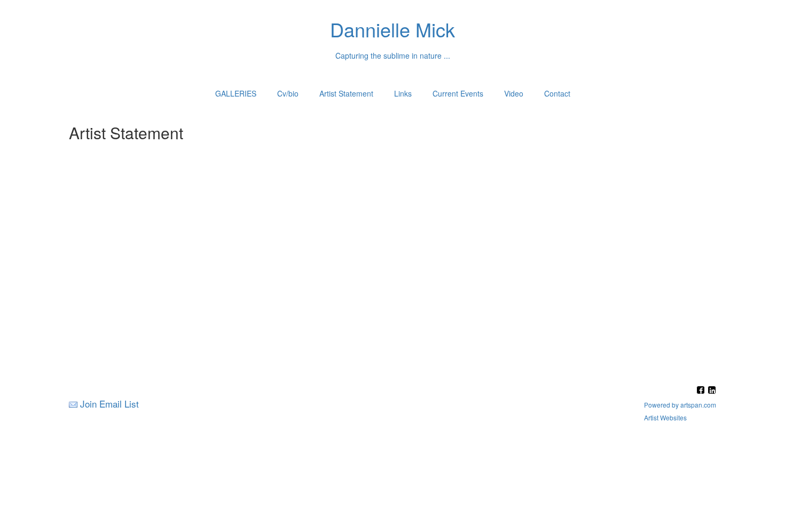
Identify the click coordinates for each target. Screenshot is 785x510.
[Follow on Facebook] (702, 390)
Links (403, 93)
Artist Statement (346, 93)
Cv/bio (288, 93)
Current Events (458, 93)
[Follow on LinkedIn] (712, 390)
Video (513, 93)
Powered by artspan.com (680, 404)
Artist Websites (665, 417)
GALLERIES (235, 93)
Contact (557, 93)
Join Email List (109, 403)
